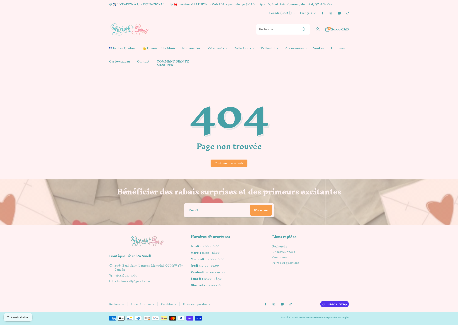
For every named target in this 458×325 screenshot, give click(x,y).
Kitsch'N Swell (296, 317)
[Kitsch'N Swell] (147, 246)
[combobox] (283, 29)
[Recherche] (303, 29)
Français (306, 13)
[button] (217, 48)
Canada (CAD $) (280, 13)
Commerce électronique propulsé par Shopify (326, 317)
